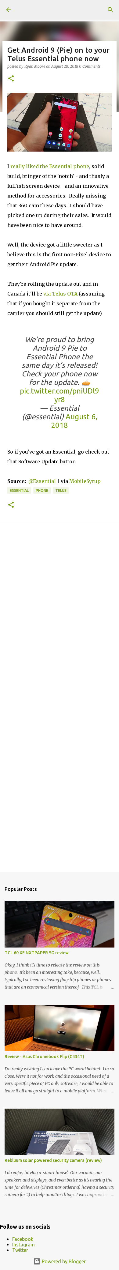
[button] (11, 79)
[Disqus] (59, 616)
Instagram (23, 1244)
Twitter (20, 1250)
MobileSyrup (85, 481)
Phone (42, 490)
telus (61, 490)
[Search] (110, 9)
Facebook (22, 1239)
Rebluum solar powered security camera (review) (53, 1160)
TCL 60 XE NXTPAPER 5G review (37, 952)
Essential (19, 490)
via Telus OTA (60, 294)
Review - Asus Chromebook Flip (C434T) (44, 1056)
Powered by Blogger (63, 1261)
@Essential (42, 481)
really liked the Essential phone (49, 166)
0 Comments (89, 66)
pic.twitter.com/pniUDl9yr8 (59, 395)
